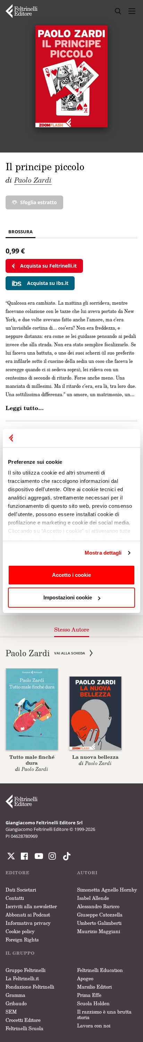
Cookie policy (20, 931)
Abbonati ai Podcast (28, 914)
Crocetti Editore (23, 1020)
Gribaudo (16, 1003)
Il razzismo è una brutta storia (104, 1014)
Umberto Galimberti (99, 923)
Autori (87, 872)
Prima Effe (89, 995)
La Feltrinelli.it (22, 978)
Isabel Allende (93, 898)
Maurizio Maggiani (98, 931)
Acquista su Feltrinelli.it (48, 265)
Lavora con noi (93, 1025)
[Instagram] (65, 856)
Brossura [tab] (20, 231)
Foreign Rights (22, 939)
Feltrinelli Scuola (24, 1028)
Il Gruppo (20, 953)
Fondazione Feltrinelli (30, 986)
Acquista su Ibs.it (47, 283)
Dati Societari (21, 889)
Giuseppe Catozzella (100, 914)
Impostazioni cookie (67, 597)
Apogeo (85, 978)
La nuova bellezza (95, 757)
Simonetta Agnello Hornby (107, 889)
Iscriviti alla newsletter (31, 906)
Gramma (15, 995)
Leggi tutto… (25, 408)
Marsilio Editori (94, 986)
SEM (11, 1011)
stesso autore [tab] (71, 629)
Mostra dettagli (103, 553)
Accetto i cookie (71, 575)
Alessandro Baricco (98, 906)
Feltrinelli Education (100, 970)
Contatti (15, 898)
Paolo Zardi (33, 180)
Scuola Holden (93, 1003)
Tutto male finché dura (31, 759)
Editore (18, 872)
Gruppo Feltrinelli (25, 970)
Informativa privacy (28, 923)
